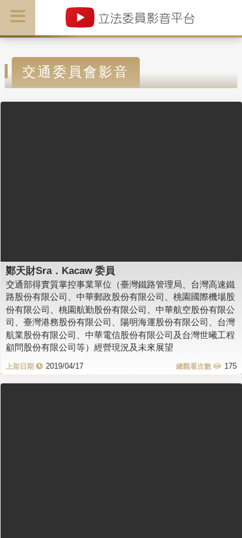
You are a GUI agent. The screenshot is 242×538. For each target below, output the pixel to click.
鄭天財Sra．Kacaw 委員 (60, 270)
